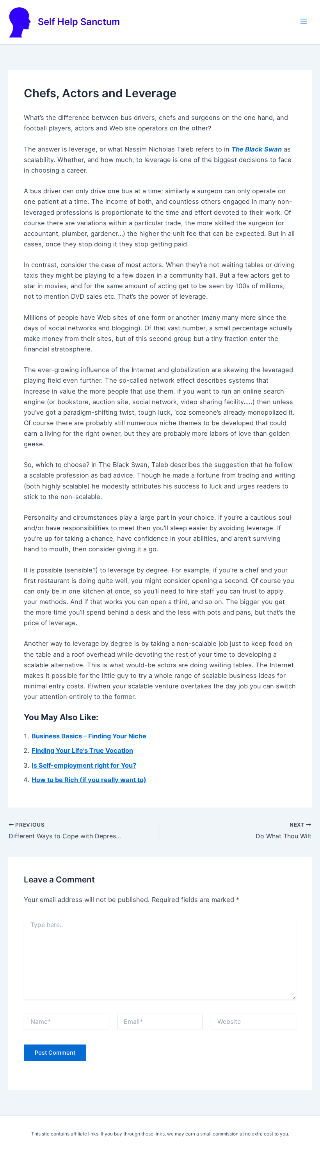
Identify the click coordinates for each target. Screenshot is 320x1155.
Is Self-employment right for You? (84, 765)
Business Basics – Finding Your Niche (89, 736)
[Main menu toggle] (303, 22)
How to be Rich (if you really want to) (89, 780)
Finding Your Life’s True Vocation (82, 750)
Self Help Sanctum (79, 21)
